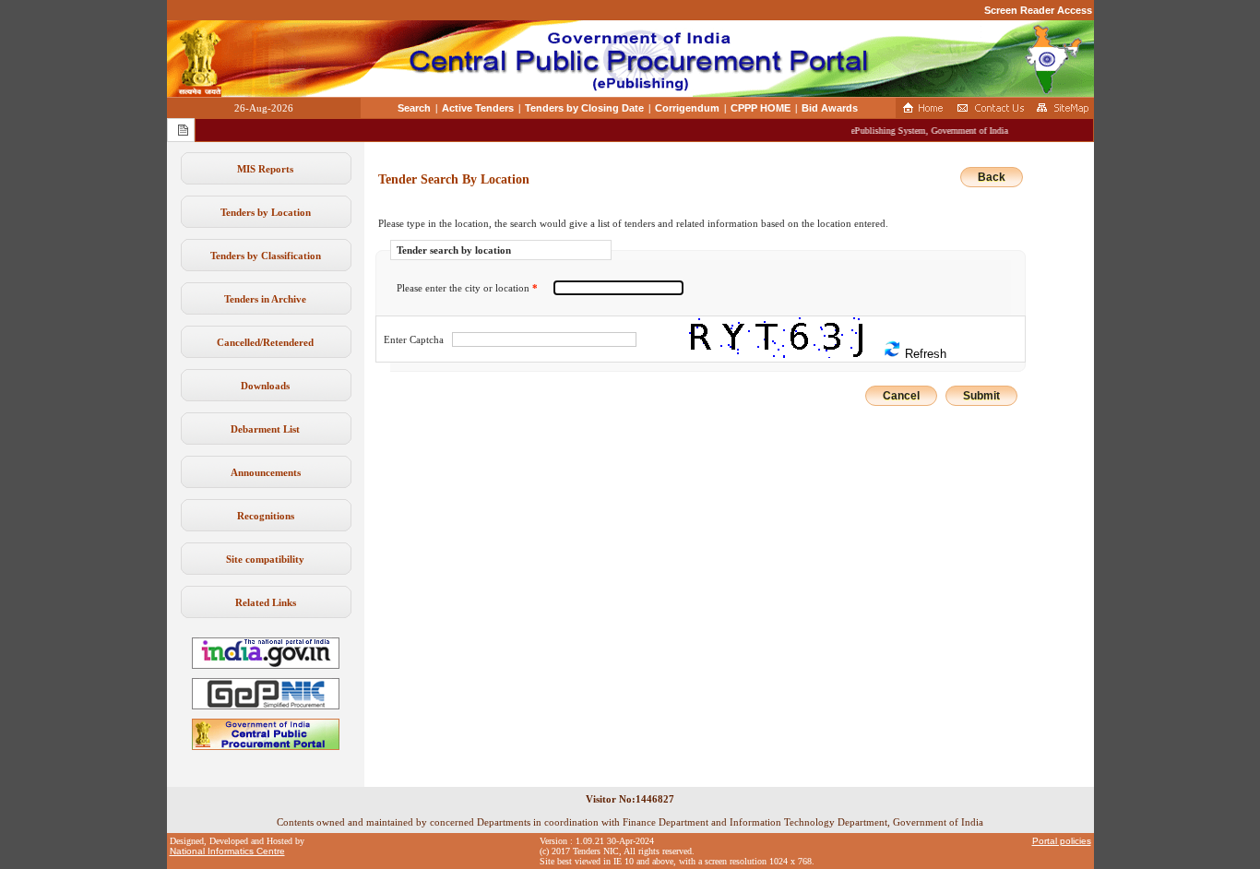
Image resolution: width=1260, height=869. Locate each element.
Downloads (265, 385)
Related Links (265, 602)
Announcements (266, 472)
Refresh (923, 354)
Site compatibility (265, 559)
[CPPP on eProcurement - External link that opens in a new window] (265, 746)
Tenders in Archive (265, 298)
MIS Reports (265, 168)
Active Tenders (478, 107)
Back (991, 177)
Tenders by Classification (265, 255)
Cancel (901, 395)
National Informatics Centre (227, 851)
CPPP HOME (760, 107)
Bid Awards (830, 107)
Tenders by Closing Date (584, 107)
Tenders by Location (265, 212)
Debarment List (265, 428)
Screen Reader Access (1038, 10)
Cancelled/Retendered (265, 342)
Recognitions (265, 515)
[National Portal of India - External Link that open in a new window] (265, 665)
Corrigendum (687, 107)
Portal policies (1061, 841)
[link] (265, 705)
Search (414, 107)
